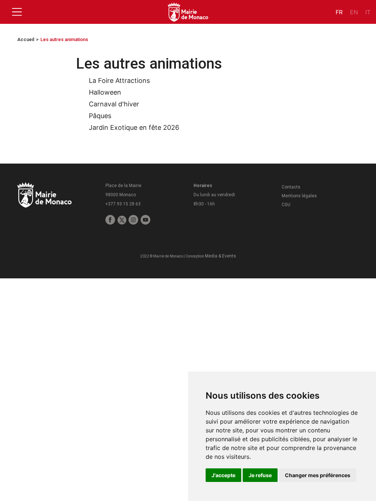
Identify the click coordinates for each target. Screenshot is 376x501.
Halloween (105, 92)
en (354, 12)
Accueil (25, 39)
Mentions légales (299, 195)
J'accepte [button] (223, 475)
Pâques (100, 116)
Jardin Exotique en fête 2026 (134, 127)
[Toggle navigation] (17, 12)
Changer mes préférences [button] (317, 475)
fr (339, 12)
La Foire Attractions (119, 80)
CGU (286, 204)
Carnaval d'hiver (114, 104)
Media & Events (220, 256)
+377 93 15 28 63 (123, 203)
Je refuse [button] (260, 475)
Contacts (291, 187)
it (367, 12)
